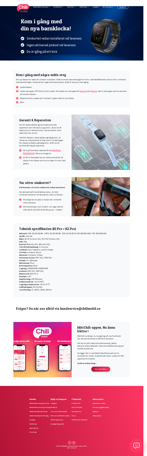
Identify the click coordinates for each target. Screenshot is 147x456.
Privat (109, 3)
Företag (119, 3)
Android (83, 91)
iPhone (94, 91)
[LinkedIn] (73, 442)
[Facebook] (69, 442)
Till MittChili (101, 369)
